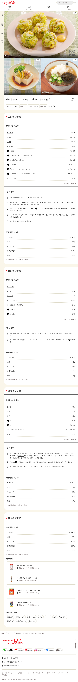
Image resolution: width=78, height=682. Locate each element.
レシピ (10, 633)
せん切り (19, 198)
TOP (2, 633)
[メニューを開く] (75, 2)
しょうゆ (13, 165)
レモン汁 (13, 309)
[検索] (59, 3)
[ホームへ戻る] (8, 3)
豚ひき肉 (10, 146)
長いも (9, 407)
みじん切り (35, 198)
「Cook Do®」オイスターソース (20, 169)
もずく (9, 416)
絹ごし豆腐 (10, 287)
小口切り (69, 333)
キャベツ (10, 133)
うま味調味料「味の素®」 (15, 305)
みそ (11, 425)
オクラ (9, 411)
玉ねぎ (9, 142)
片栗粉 (9, 137)
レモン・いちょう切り (14, 300)
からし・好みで (12, 178)
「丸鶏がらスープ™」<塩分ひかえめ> (21, 155)
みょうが (10, 296)
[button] (65, 3)
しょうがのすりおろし (17, 160)
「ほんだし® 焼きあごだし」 (16, 430)
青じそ (9, 291)
